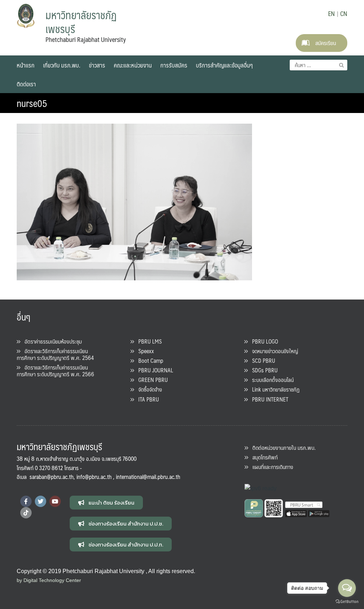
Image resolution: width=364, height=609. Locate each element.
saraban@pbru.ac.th (52, 476)
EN (331, 13)
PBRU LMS (148, 341)
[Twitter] (40, 501)
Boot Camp (148, 360)
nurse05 (32, 103)
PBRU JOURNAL (153, 370)
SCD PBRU (261, 360)
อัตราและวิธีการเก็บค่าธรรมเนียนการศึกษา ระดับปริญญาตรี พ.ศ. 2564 (55, 354)
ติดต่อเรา (26, 84)
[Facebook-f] (26, 501)
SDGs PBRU (263, 370)
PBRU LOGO (263, 341)
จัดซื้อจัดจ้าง (148, 389)
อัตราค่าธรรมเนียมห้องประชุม (51, 341)
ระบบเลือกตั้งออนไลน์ (271, 379)
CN (343, 13)
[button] (106, 503)
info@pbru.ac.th (94, 476)
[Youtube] (55, 501)
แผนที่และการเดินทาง (270, 466)
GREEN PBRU (151, 379)
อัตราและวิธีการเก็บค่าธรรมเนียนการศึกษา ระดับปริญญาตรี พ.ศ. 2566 (55, 370)
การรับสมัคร (173, 65)
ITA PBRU (146, 399)
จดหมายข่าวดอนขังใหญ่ (273, 351)
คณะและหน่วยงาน (133, 65)
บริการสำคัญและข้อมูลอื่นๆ (224, 65)
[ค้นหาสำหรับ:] (318, 65)
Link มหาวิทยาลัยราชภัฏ (274, 389)
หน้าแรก (25, 65)
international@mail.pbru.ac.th (148, 476)
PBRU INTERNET (268, 399)
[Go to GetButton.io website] (347, 601)
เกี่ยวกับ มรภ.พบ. (61, 65)
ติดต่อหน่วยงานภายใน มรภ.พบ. (282, 447)
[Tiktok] (26, 512)
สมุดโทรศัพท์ (263, 457)
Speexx (144, 351)
